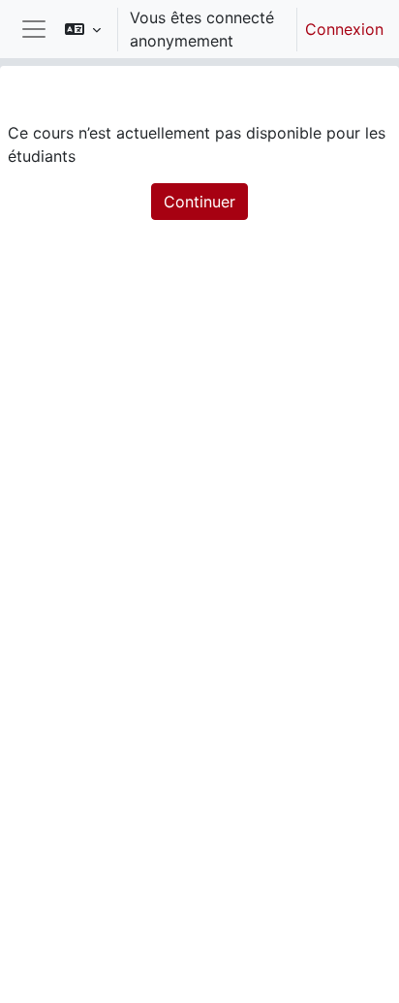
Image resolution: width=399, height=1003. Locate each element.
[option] (218, 29)
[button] (82, 29)
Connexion (344, 29)
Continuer (199, 201)
